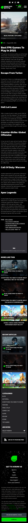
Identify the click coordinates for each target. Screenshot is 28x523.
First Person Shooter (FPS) (13, 227)
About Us (14, 470)
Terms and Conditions (14, 482)
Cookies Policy (12, 507)
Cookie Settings (10, 505)
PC (19, 229)
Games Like (6, 410)
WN (4, 43)
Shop (19, 6)
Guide (4, 413)
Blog (4, 396)
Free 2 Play (6, 407)
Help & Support (14, 480)
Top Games (5, 422)
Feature (5, 405)
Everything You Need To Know (12, 402)
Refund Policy (14, 477)
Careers (14, 475)
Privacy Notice (13, 508)
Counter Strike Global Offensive (15, 223)
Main (16, 229)
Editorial (5, 399)
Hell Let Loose (10, 229)
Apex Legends (9, 219)
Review (4, 416)
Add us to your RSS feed (16, 440)
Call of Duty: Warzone (12, 221)
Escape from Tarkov (11, 225)
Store (4, 419)
